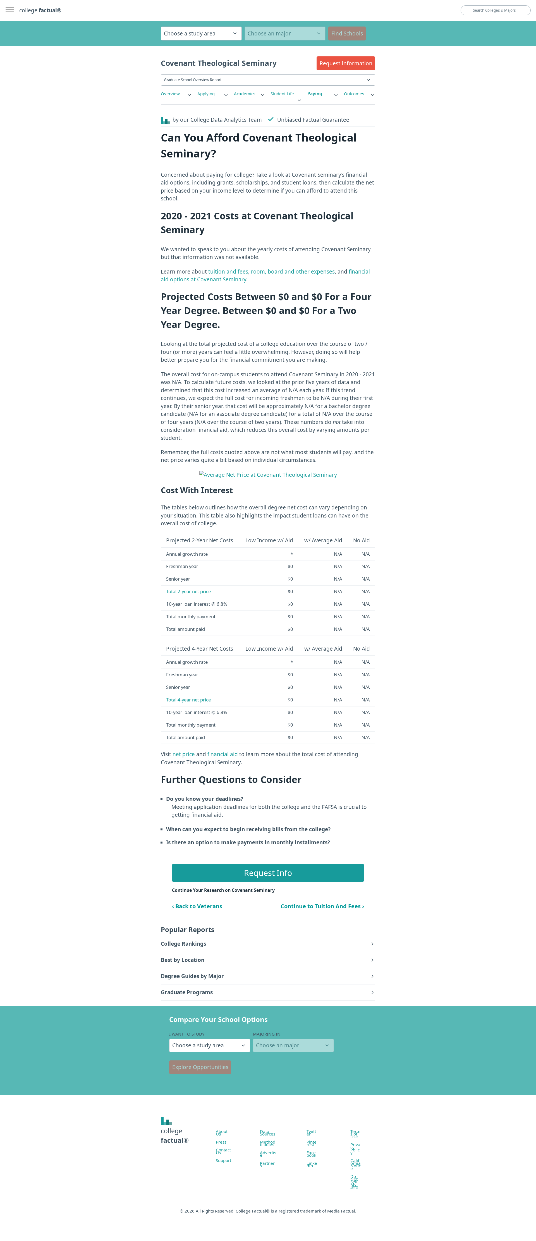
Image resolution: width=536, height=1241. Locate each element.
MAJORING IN (267, 1034)
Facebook (311, 1154)
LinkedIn (312, 1164)
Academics (244, 93)
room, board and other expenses (293, 271)
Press (221, 1142)
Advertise (268, 1154)
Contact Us (223, 1151)
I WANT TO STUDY (187, 1034)
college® (175, 1136)
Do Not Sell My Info (354, 1181)
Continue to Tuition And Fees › (322, 906)
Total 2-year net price (188, 591)
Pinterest (312, 1143)
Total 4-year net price (188, 699)
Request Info (268, 873)
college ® (40, 10)
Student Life (282, 93)
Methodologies (267, 1143)
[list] (176, 93)
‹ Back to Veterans (197, 906)
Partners (267, 1164)
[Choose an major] (285, 33)
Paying (314, 93)
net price (184, 754)
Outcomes (354, 93)
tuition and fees (228, 271)
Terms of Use (355, 1134)
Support (223, 1160)
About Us (222, 1133)
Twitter (311, 1133)
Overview (170, 93)
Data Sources (267, 1133)
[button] (346, 63)
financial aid (222, 754)
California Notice (355, 1164)
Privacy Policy (355, 1148)
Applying (206, 93)
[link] (176, 93)
